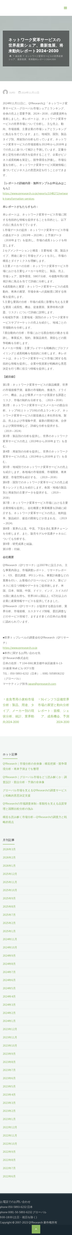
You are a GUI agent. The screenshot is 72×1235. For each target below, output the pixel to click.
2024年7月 (9, 972)
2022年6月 (9, 1176)
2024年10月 (10, 947)
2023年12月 (10, 1029)
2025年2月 (9, 923)
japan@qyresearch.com (42, 684)
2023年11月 (10, 1037)
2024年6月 (9, 980)
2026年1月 (9, 865)
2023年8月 (9, 1062)
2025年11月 (10, 882)
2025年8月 (9, 906)
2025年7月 (9, 915)
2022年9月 (9, 1151)
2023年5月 (9, 1086)
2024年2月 (9, 1013)
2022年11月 (10, 1135)
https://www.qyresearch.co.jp (20, 647)
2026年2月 (9, 857)
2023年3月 (9, 1103)
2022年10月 (10, 1143)
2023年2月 (9, 1111)
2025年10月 (10, 890)
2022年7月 (9, 1168)
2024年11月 (10, 939)
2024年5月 (9, 988)
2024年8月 (9, 964)
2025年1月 (9, 931)
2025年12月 (10, 874)
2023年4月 (9, 1094)
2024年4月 (9, 996)
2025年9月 (9, 898)
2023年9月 (9, 1054)
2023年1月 (9, 1119)
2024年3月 (9, 1004)
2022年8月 (9, 1160)
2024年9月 (9, 955)
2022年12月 (10, 1127)
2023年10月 (10, 1045)
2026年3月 (9, 849)
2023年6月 (9, 1078)
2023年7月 (9, 1070)
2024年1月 (9, 1021)
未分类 (18, 56)
